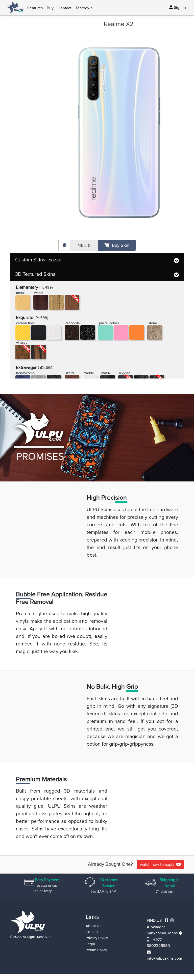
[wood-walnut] (56, 302)
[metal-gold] (22, 302)
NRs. (84, 245)
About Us (93, 926)
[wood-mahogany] (40, 302)
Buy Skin (119, 245)
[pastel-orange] (136, 332)
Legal (90, 944)
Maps (173, 933)
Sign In (179, 7)
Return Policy (96, 950)
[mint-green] (105, 332)
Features (35, 8)
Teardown (84, 8)
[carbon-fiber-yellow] (22, 332)
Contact (64, 8)
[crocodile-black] (87, 332)
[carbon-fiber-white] (54, 332)
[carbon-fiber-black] (38, 332)
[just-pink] (121, 332)
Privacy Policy (97, 938)
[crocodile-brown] (72, 332)
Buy (50, 8)
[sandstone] (154, 332)
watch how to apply (158, 864)
